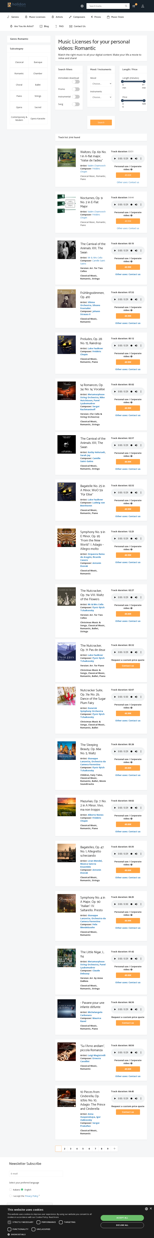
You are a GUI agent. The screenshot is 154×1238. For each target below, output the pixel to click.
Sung (60, 104)
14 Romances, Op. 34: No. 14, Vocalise (92, 387)
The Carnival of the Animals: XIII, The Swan (93, 248)
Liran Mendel (95, 860)
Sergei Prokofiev (89, 1124)
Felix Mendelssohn (88, 926)
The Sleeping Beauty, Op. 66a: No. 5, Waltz (90, 749)
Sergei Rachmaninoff (89, 408)
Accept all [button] (122, 1218)
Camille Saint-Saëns (90, 460)
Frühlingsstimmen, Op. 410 (92, 295)
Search (101, 122)
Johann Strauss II (90, 313)
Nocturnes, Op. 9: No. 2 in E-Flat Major (91, 202)
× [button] (150, 1208)
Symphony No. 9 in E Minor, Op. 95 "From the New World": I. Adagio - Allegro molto (92, 541)
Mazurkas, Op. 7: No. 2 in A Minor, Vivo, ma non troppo (93, 805)
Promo (61, 89)
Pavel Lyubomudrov (90, 402)
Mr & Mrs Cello (95, 257)
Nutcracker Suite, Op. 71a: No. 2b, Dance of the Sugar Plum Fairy (93, 697)
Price (124, 97)
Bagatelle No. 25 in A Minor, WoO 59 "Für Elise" (92, 490)
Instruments (96, 91)
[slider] (122, 81)
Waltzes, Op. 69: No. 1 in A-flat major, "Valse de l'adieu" (93, 156)
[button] (52, 1234)
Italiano (14, 1189)
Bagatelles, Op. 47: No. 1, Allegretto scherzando (92, 851)
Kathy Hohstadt (96, 452)
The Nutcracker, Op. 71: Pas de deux (92, 648)
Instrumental (64, 96)
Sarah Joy (85, 455)
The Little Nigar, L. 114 (92, 954)
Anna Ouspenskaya (87, 1115)
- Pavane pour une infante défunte (92, 1005)
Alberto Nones (95, 814)
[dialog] (77, 1221)
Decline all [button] (122, 1225)
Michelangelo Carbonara (91, 1014)
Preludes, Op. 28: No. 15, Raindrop (91, 341)
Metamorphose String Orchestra (92, 396)
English (28, 1189)
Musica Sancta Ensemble (88, 865)
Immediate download (68, 78)
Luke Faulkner (95, 348)
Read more (54, 1217)
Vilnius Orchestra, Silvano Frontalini (90, 305)
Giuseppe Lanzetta (89, 760)
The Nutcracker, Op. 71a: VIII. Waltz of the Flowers (92, 595)
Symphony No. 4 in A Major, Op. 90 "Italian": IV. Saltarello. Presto (92, 904)
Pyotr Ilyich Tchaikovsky (92, 609)
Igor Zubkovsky (90, 1118)
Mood (93, 78)
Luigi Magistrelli (96, 1055)
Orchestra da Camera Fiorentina (93, 763)
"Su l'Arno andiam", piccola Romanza (92, 1048)
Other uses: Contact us (128, 182)
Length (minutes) (130, 78)
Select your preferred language (24, 1182)
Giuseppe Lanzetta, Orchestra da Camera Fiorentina (93, 918)
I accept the (26, 1196)
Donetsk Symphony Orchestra (91, 709)
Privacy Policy (31, 1196)
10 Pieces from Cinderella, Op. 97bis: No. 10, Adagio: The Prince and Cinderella (92, 1100)
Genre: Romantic (19, 39)
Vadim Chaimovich (97, 165)
